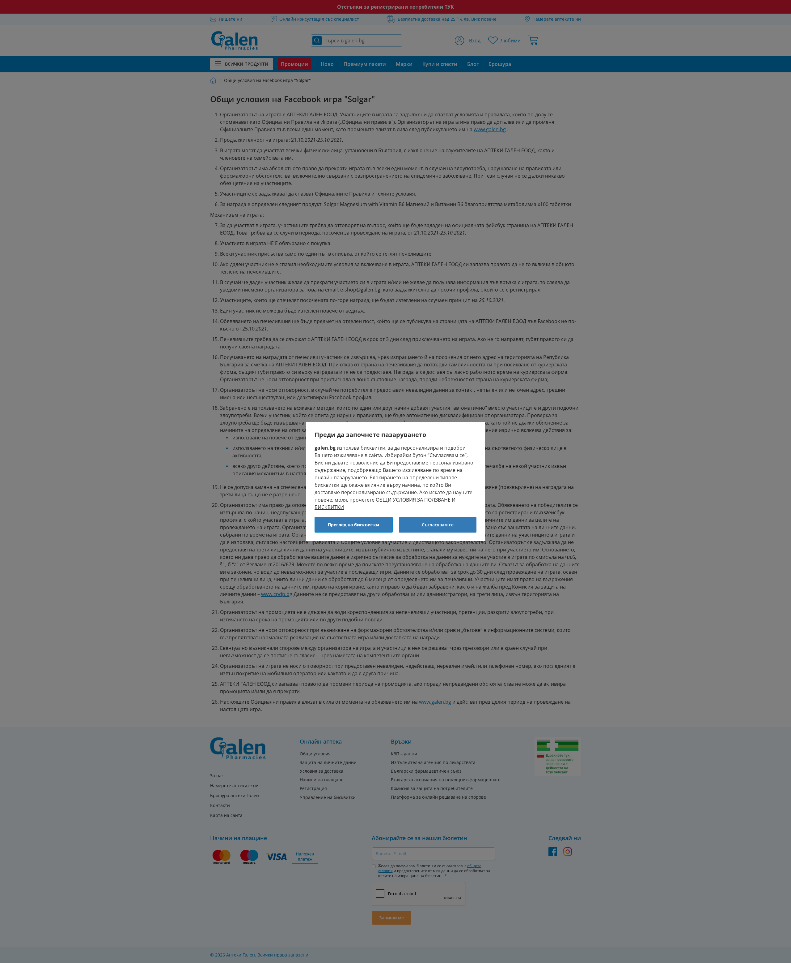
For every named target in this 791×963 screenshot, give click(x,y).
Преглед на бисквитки (353, 525)
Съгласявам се (438, 525)
